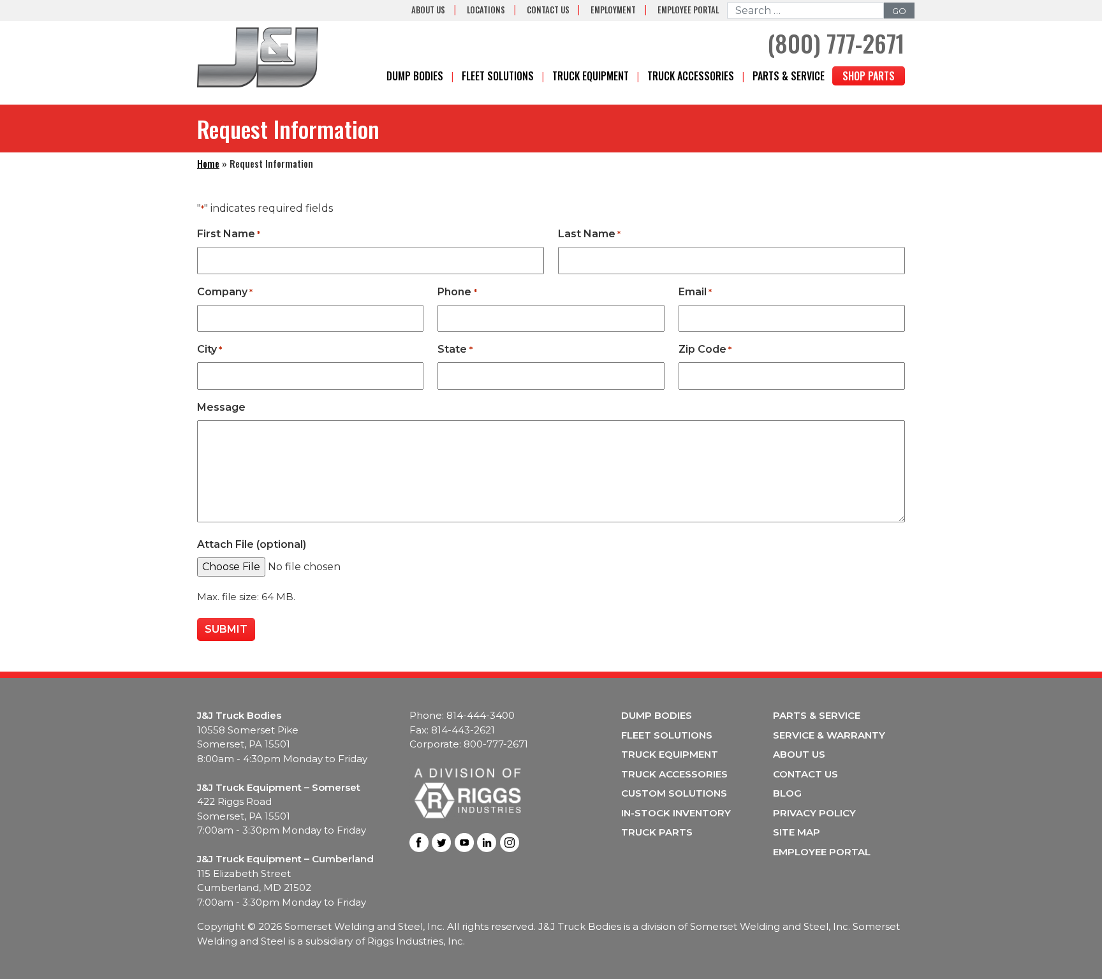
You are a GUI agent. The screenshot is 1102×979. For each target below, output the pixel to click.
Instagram (509, 842)
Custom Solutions (674, 793)
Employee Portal (688, 10)
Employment (613, 10)
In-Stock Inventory (676, 813)
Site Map (796, 832)
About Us (428, 10)
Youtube (464, 842)
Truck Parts (657, 832)
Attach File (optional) (251, 544)
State (454, 349)
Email (695, 292)
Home (208, 163)
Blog (787, 793)
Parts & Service (789, 76)
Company (225, 292)
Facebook (419, 842)
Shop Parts (868, 76)
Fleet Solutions (498, 76)
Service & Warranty (829, 735)
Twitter (441, 842)
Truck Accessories (690, 76)
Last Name (589, 234)
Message (221, 407)
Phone (456, 292)
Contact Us (548, 10)
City (209, 349)
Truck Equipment (590, 76)
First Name (228, 234)
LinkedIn (486, 842)
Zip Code (705, 349)
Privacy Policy (814, 813)
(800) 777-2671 (836, 43)
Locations (486, 10)
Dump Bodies (414, 76)
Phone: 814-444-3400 (462, 715)
